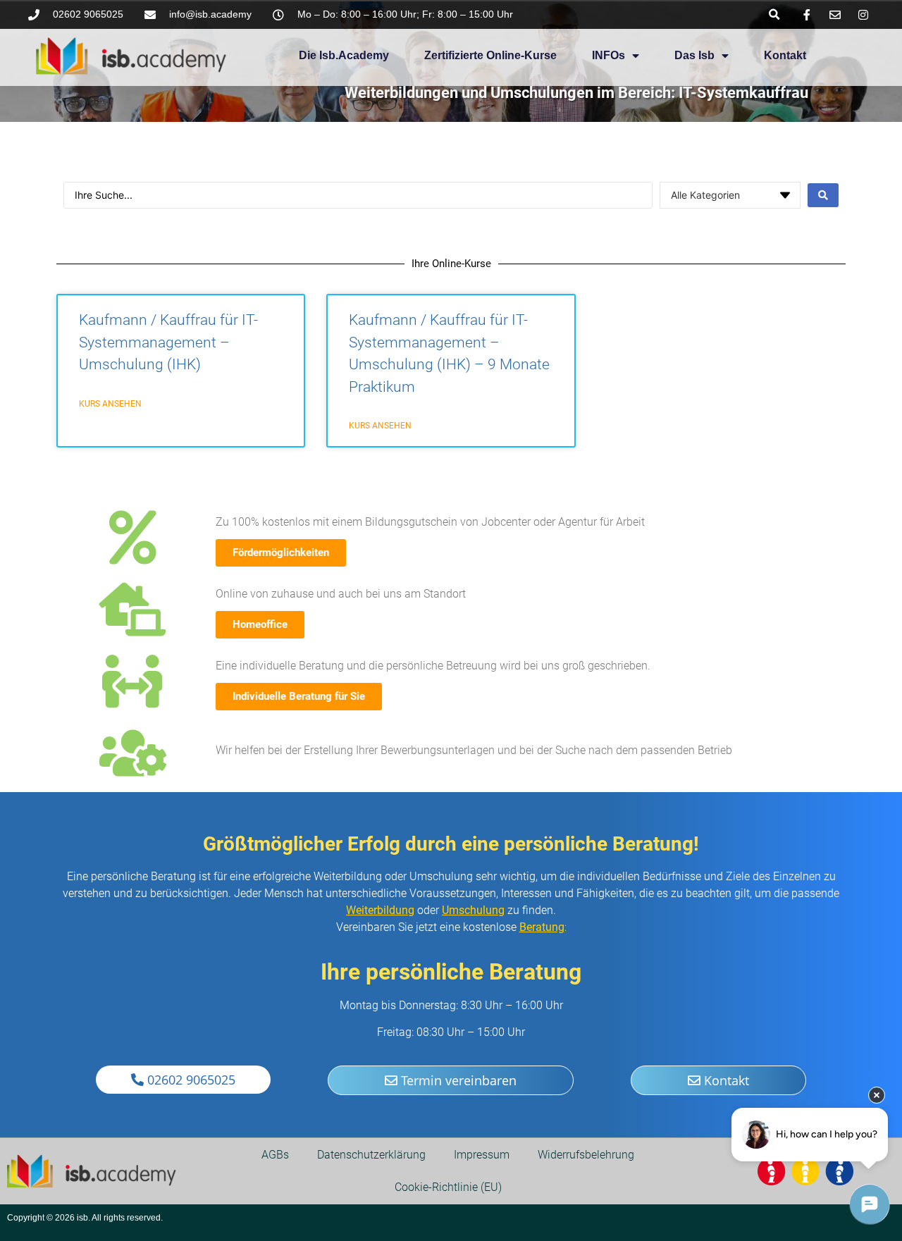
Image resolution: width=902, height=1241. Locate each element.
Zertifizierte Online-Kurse (490, 55)
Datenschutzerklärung (371, 1154)
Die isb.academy (344, 55)
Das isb (694, 55)
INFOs (608, 55)
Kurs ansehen (110, 404)
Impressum (481, 1154)
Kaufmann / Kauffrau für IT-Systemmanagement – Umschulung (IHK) (168, 342)
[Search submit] (823, 195)
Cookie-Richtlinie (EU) (448, 1187)
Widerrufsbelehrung (586, 1154)
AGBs (275, 1154)
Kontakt (785, 55)
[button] (774, 14)
